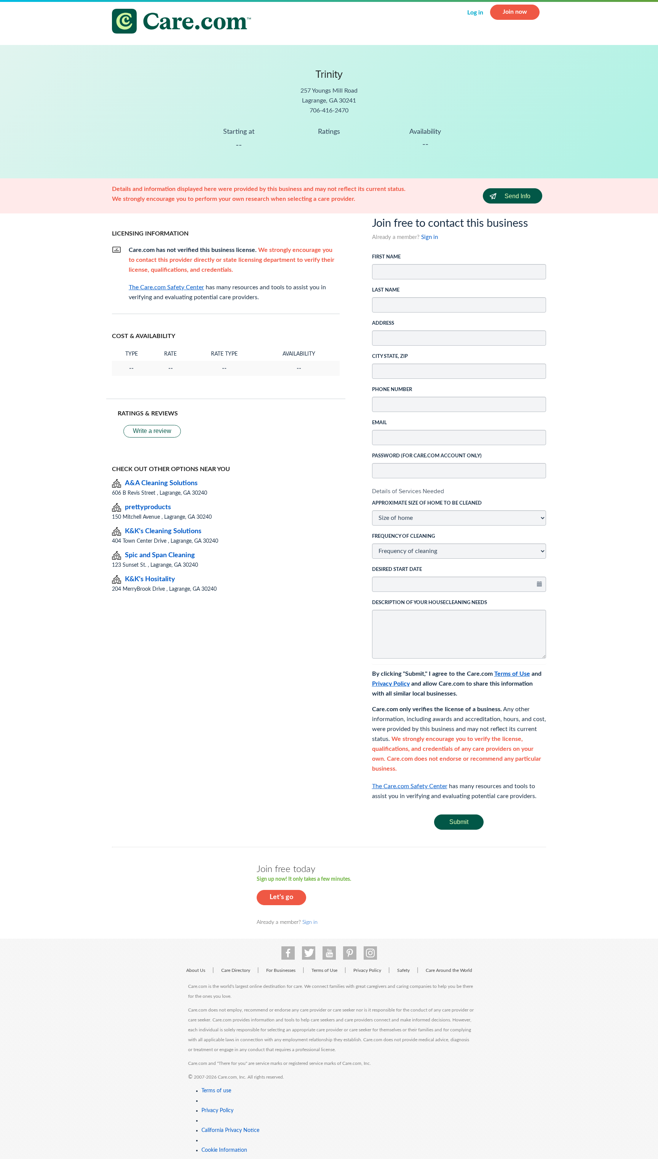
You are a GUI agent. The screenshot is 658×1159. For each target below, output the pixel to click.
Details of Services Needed (408, 491)
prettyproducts (148, 507)
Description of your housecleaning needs (429, 602)
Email (379, 422)
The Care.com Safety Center (409, 786)
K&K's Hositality (150, 579)
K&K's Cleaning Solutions (163, 531)
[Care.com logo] (184, 22)
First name (386, 257)
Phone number (392, 389)
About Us (195, 970)
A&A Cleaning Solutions (161, 483)
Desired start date (397, 569)
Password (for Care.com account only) (427, 456)
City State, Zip (390, 356)
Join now (515, 12)
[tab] (459, 491)
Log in (475, 13)
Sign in (429, 237)
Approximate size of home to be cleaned (427, 503)
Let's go (281, 897)
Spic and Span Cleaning (160, 555)
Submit (458, 822)
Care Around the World (449, 970)
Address (383, 323)
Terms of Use (512, 674)
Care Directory (235, 970)
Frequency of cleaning (403, 536)
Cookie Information (224, 1150)
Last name (385, 290)
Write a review (152, 431)
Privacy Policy (391, 684)
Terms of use (216, 1090)
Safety (403, 970)
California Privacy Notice (230, 1130)
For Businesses (280, 970)
